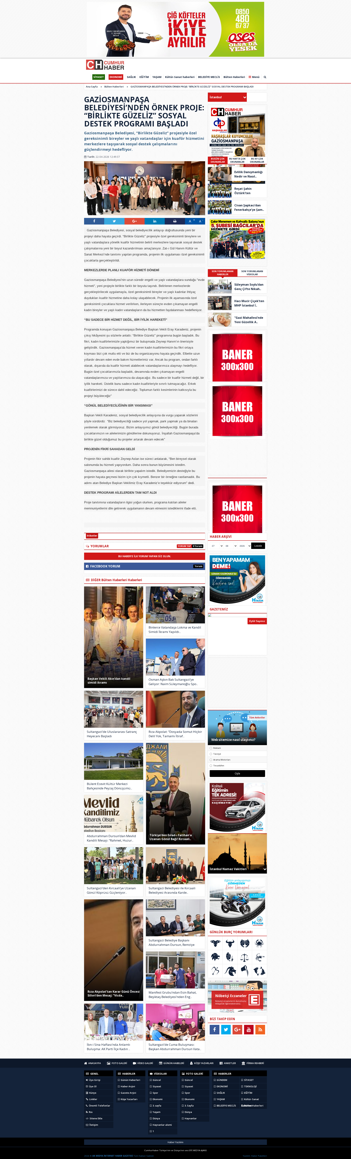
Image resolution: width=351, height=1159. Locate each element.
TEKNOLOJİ (250, 1086)
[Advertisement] (237, 682)
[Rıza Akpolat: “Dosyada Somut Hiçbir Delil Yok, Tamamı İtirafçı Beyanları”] (175, 709)
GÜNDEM (221, 1080)
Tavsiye (217, 753)
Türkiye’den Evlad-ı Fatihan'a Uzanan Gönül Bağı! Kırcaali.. (171, 837)
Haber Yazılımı (175, 1142)
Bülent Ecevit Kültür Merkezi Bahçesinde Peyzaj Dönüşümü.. (109, 786)
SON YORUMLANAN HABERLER (222, 273)
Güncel (156, 1080)
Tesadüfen (218, 765)
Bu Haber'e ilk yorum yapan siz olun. (144, 556)
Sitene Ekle (95, 1118)
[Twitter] (226, 1029)
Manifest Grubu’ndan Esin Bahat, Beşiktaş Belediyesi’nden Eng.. (173, 994)
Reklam (217, 748)
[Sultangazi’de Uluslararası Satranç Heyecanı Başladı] (113, 709)
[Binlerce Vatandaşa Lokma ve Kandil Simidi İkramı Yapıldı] (175, 604)
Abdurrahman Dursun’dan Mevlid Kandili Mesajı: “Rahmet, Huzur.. (111, 838)
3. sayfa (156, 1105)
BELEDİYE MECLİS (226, 1105)
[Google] (237, 1029)
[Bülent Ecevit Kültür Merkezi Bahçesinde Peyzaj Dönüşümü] (113, 761)
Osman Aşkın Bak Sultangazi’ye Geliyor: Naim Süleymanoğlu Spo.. (173, 681)
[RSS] (260, 1029)
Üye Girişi (94, 1080)
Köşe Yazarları (128, 1099)
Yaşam (156, 1112)
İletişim (93, 1124)
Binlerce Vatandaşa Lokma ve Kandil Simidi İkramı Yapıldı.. (175, 629)
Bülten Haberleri (114, 86)
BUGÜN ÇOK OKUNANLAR (218, 160)
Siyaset (156, 1086)
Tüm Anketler (257, 717)
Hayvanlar (190, 1118)
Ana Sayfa (92, 86)
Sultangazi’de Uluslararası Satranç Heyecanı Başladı (112, 734)
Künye (92, 1092)
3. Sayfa (189, 1105)
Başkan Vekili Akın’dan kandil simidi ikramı (109, 681)
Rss (90, 1112)
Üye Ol (92, 1086)
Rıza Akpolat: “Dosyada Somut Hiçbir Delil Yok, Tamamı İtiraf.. (175, 734)
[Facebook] (214, 1029)
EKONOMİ (222, 1086)
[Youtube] (249, 1029)
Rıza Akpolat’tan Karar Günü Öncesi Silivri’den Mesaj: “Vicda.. (114, 993)
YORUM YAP (184, 546)
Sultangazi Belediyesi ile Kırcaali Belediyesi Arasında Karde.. (172, 890)
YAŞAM (220, 1099)
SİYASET (249, 1080)
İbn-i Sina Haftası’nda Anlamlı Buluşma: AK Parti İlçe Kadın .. (108, 1046)
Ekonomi (157, 1099)
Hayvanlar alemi (162, 1124)
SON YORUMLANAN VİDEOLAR (252, 273)
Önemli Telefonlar (99, 1105)
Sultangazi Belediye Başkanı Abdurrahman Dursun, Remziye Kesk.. (172, 942)
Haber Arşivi (127, 1086)
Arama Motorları (221, 759)
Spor (155, 1092)
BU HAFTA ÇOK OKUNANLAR (237, 160)
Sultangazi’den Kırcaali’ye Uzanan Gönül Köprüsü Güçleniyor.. (111, 890)
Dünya (156, 1118)
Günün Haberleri (130, 1080)
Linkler (93, 1099)
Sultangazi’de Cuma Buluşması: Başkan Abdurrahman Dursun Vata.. (175, 1046)
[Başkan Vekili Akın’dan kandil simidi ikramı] (113, 637)
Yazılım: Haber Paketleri (255, 1155)
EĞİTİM (248, 1092)
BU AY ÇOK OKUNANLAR (257, 160)
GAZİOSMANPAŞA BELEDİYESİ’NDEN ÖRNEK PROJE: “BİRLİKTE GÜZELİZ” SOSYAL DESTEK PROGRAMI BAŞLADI (192, 86)
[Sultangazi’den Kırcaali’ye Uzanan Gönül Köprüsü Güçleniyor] (113, 865)
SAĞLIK (220, 1092)
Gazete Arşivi (128, 1092)
